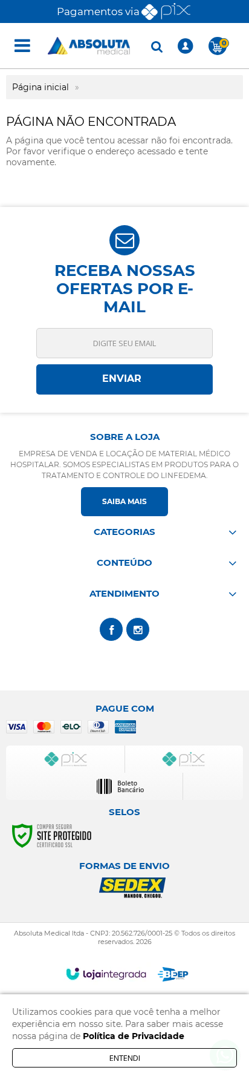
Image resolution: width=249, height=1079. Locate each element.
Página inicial (40, 87)
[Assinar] (124, 379)
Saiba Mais (124, 501)
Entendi (124, 1057)
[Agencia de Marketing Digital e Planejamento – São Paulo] (173, 974)
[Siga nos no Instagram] (138, 629)
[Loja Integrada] (106, 973)
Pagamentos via (98, 11)
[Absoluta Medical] (89, 45)
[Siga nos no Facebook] (111, 629)
